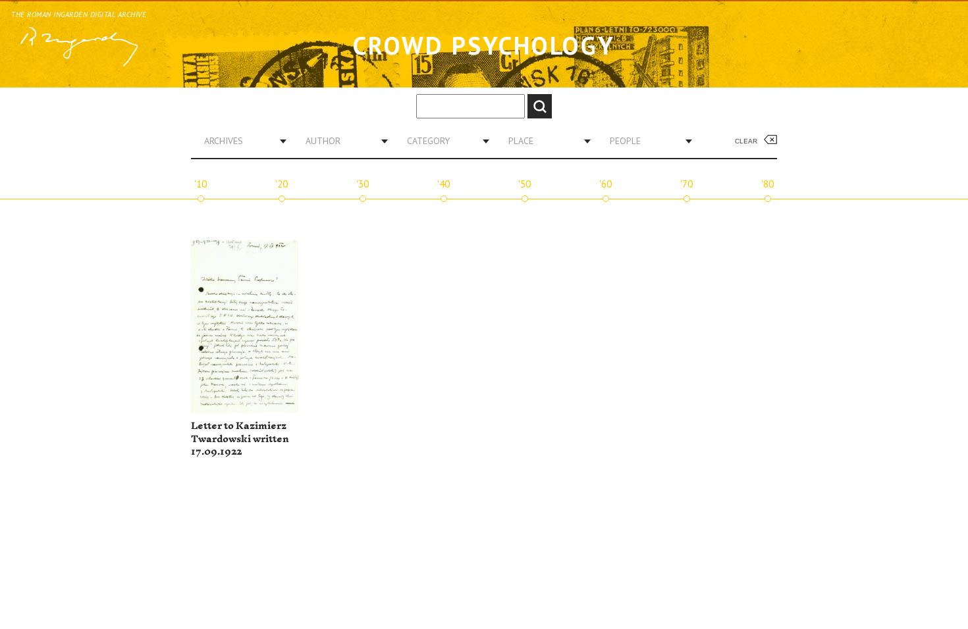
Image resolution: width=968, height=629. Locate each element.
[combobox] (240, 141)
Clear (746, 141)
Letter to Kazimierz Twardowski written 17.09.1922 (240, 439)
